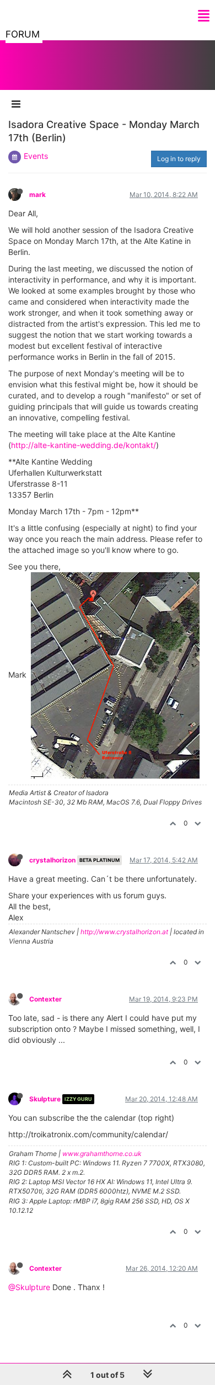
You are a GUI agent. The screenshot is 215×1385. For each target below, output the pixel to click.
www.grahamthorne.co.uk (102, 1153)
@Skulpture (29, 1287)
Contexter (45, 999)
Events (36, 156)
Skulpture (45, 1099)
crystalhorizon (52, 860)
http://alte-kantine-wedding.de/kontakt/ (83, 445)
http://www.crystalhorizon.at (124, 932)
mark (37, 194)
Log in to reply (179, 159)
